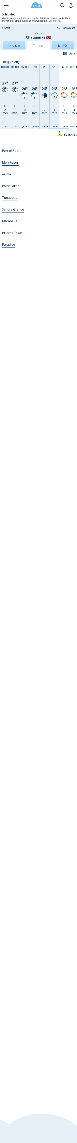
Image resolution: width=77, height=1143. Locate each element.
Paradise (8, 244)
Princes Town (12, 233)
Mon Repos (10, 162)
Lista (72, 53)
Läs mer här (55, 20)
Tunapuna (9, 197)
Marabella (9, 221)
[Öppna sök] (62, 5)
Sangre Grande (13, 209)
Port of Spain (11, 150)
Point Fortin (11, 186)
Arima (6, 174)
